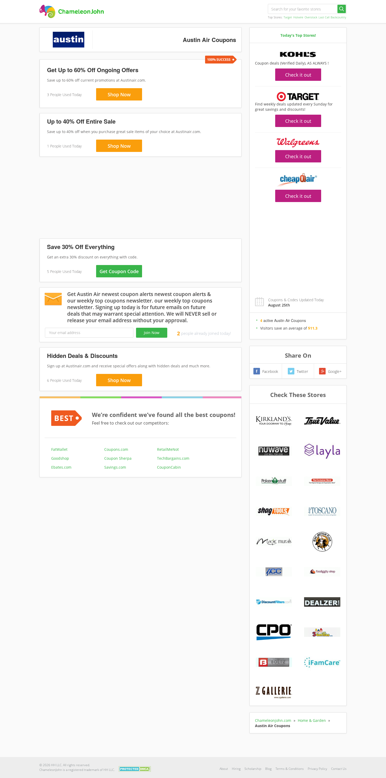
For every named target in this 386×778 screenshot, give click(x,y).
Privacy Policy (317, 769)
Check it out (298, 75)
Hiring (236, 769)
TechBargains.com (173, 458)
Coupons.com (116, 449)
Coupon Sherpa (118, 458)
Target (288, 17)
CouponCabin (169, 467)
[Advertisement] (140, 198)
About (224, 769)
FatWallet (59, 449)
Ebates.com (61, 467)
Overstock (311, 17)
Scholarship (252, 769)
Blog (268, 769)
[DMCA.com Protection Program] (135, 768)
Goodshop (60, 458)
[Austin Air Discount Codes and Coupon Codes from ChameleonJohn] (71, 11)
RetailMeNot (168, 449)
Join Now (151, 332)
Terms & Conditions (289, 769)
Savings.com (115, 467)
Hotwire (298, 17)
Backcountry (338, 17)
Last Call (324, 17)
